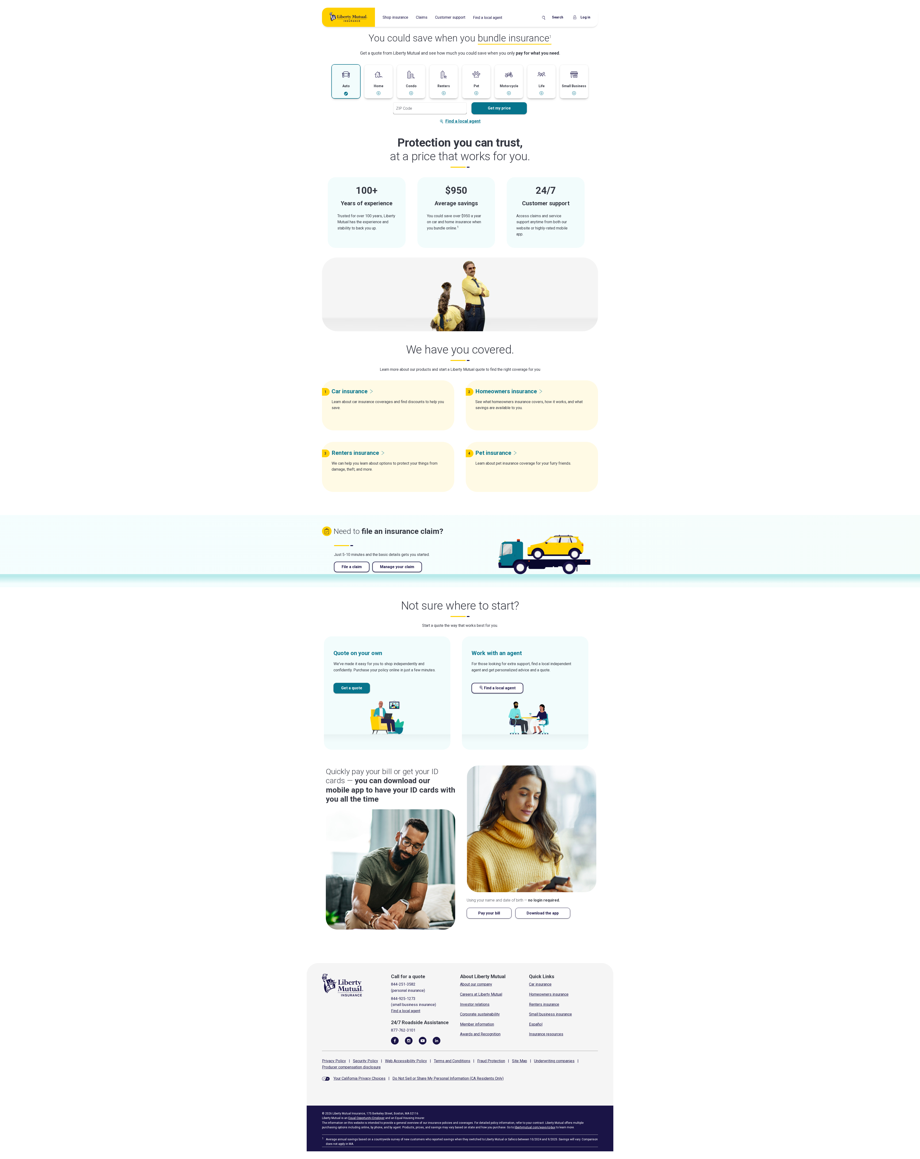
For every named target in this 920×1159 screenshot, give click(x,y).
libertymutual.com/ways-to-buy (535, 1127)
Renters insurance (544, 1004)
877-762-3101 (403, 1030)
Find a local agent (487, 17)
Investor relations (474, 1004)
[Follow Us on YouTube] (422, 1040)
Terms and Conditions (452, 1061)
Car (350, 391)
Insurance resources (546, 1034)
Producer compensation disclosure (351, 1067)
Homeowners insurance (549, 994)
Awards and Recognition (480, 1034)
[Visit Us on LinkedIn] (436, 1040)
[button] (346, 81)
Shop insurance (395, 17)
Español (535, 1024)
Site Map (519, 1061)
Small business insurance (550, 1014)
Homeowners (506, 391)
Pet (493, 453)
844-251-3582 (403, 984)
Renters (355, 453)
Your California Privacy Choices (359, 1078)
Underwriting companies (554, 1061)
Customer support (450, 17)
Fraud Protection (491, 1061)
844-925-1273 (403, 998)
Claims (421, 17)
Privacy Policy (334, 1061)
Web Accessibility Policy (406, 1061)
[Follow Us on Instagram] (409, 1040)
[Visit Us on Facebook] (395, 1040)
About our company (476, 984)
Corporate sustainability (480, 1014)
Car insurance (540, 984)
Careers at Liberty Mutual (481, 994)
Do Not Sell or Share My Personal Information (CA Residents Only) (448, 1078)
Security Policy (365, 1061)
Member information (477, 1024)
